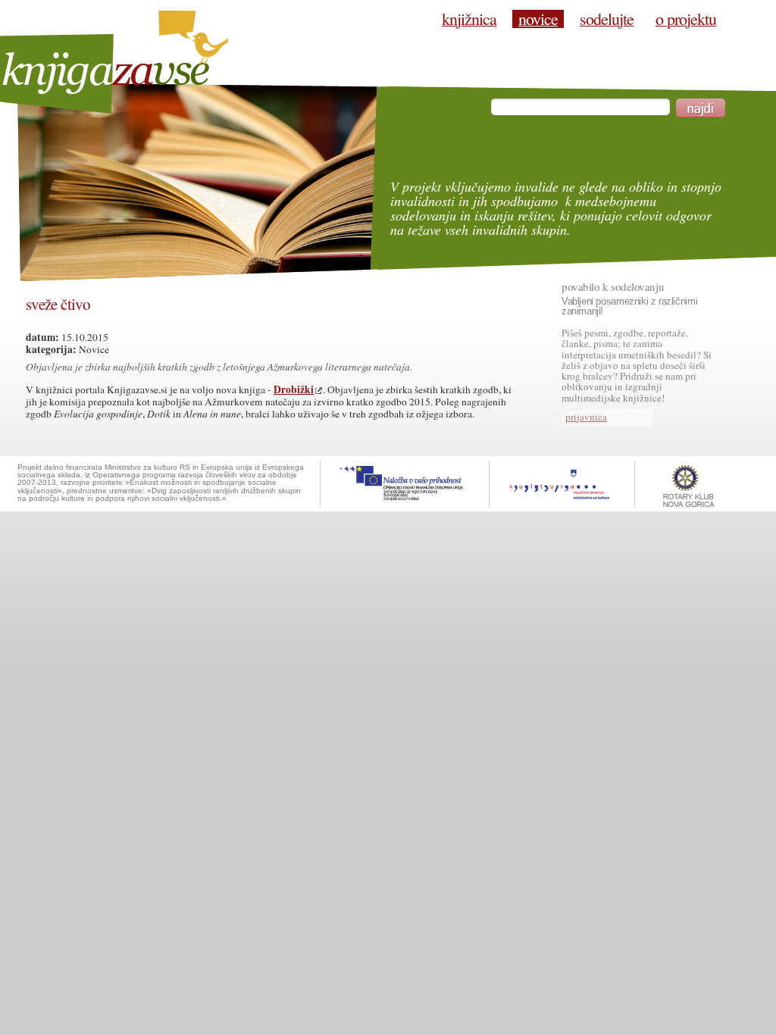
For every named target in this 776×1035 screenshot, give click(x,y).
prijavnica (586, 417)
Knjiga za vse (114, 62)
